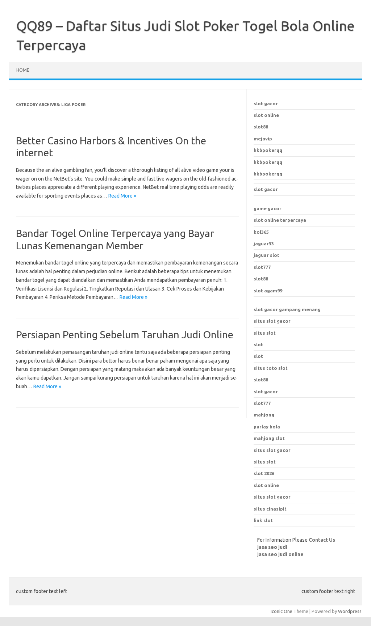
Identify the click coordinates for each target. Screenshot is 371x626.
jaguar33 (264, 243)
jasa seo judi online (280, 554)
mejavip (263, 138)
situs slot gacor (272, 320)
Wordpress (350, 611)
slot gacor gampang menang (287, 309)
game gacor (268, 208)
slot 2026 (264, 473)
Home (22, 70)
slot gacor (266, 103)
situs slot (265, 332)
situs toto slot (271, 368)
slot (258, 344)
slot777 (262, 267)
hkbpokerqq (268, 150)
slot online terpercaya (280, 220)
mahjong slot (269, 438)
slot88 (261, 126)
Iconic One (281, 611)
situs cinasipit (270, 508)
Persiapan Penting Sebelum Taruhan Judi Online (124, 334)
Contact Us (322, 540)
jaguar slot (266, 255)
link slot (263, 520)
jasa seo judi (272, 547)
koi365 (261, 231)
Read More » (122, 196)
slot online (266, 115)
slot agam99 (268, 290)
